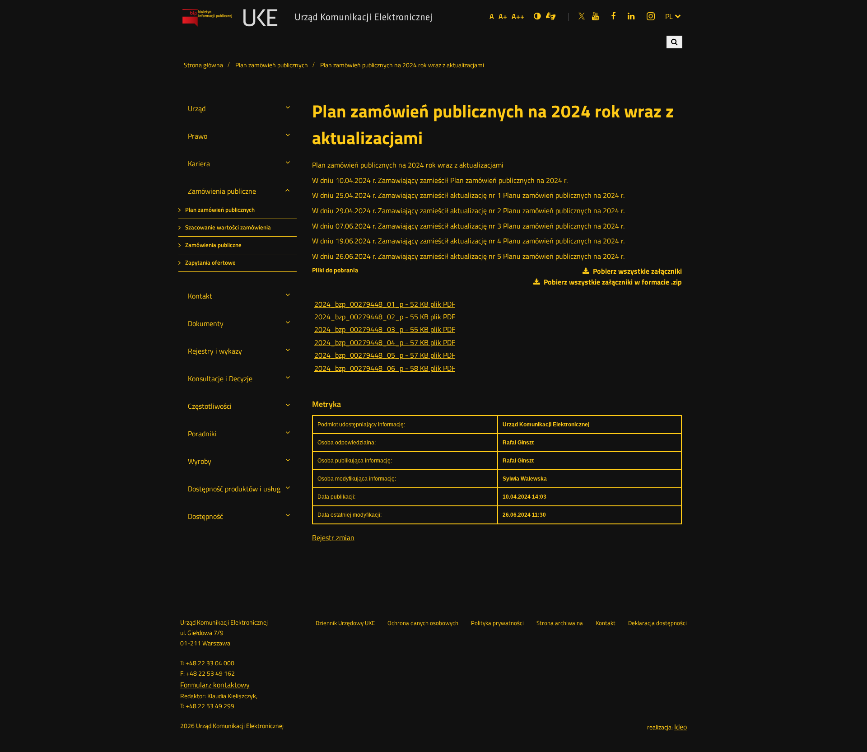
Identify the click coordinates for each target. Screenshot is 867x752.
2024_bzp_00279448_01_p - (384, 304)
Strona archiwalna (559, 623)
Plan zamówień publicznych (220, 210)
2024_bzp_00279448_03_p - (384, 329)
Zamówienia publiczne (213, 245)
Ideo (680, 726)
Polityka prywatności (497, 623)
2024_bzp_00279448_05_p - (384, 355)
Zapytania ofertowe (210, 262)
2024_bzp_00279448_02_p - (384, 316)
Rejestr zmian (333, 537)
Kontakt (605, 623)
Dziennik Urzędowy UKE (345, 623)
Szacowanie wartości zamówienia (228, 227)
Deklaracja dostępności (657, 623)
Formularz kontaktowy (215, 684)
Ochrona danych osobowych (422, 623)
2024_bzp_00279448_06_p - (384, 368)
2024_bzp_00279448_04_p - (384, 342)
